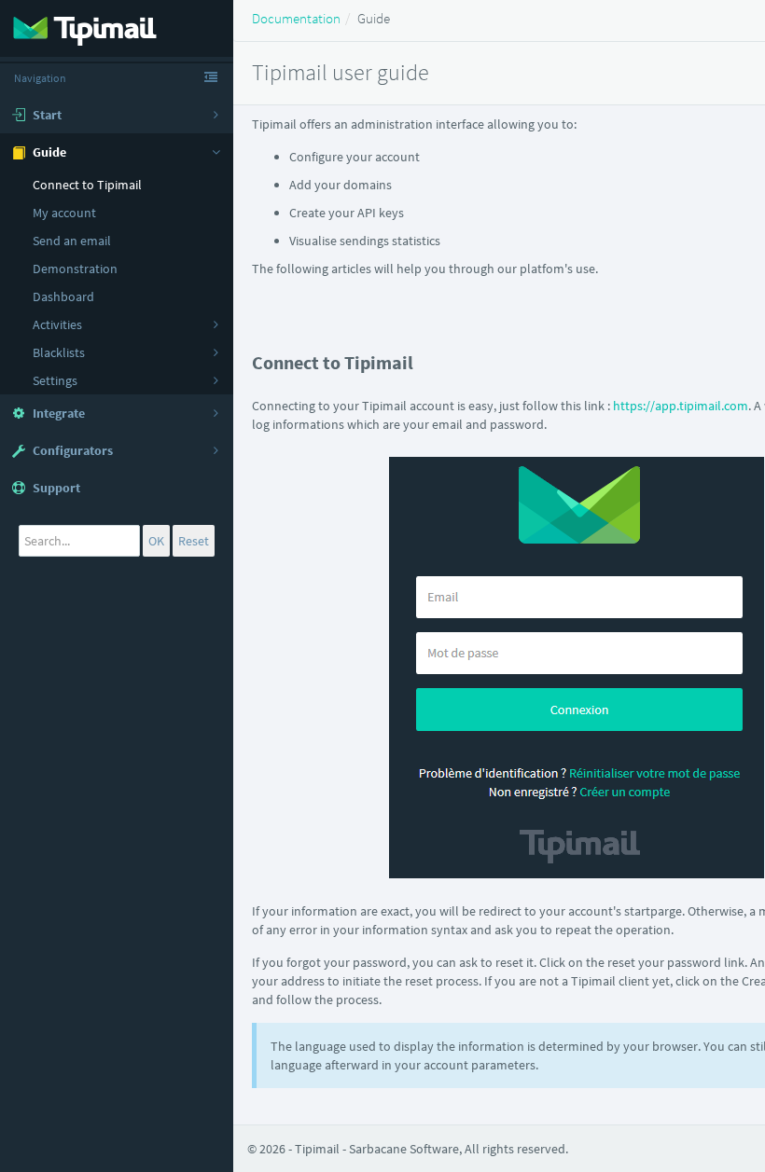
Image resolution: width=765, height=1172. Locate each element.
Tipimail (317, 1148)
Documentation (296, 18)
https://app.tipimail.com (680, 405)
